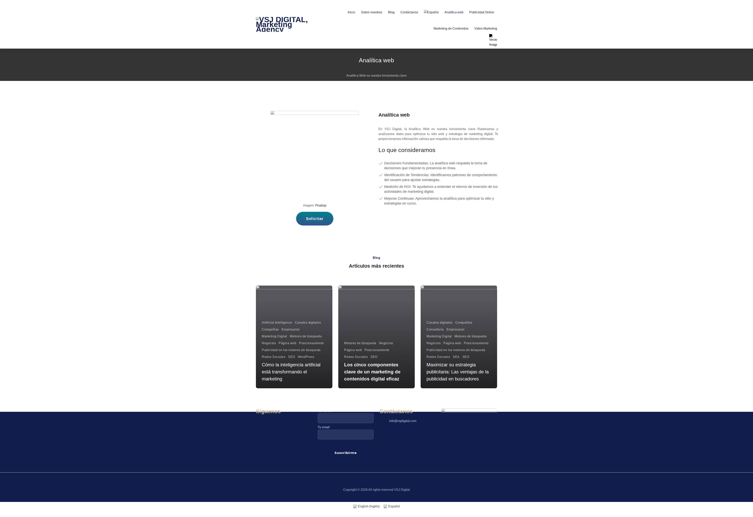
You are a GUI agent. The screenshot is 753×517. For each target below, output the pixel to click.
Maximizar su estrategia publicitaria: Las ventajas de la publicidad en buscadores (458, 371)
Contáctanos (409, 12)
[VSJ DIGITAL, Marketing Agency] (284, 24)
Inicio (351, 12)
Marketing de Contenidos (451, 28)
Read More (274, 381)
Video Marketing (485, 28)
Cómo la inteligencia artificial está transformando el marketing (291, 371)
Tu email (324, 427)
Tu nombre (325, 411)
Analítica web (454, 12)
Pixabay (320, 205)
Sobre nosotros (371, 12)
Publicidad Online (481, 12)
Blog (391, 12)
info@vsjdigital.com (402, 421)
